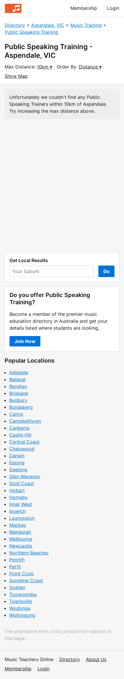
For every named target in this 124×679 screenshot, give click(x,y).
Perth (15, 566)
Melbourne (20, 539)
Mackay (17, 525)
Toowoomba (23, 594)
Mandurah (20, 532)
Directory (15, 25)
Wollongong (22, 615)
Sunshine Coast (26, 580)
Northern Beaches (28, 553)
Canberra (19, 428)
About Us (96, 659)
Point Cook (21, 573)
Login (113, 8)
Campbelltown (25, 421)
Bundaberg (21, 407)
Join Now (24, 341)
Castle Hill (20, 435)
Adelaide (18, 372)
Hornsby (18, 497)
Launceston (21, 518)
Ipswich (17, 511)
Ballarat (17, 379)
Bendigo (18, 386)
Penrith (17, 560)
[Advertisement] (62, 186)
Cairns (16, 414)
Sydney (17, 587)
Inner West (20, 504)
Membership (83, 8)
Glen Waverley (24, 476)
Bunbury (18, 400)
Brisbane (18, 393)
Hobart (17, 490)
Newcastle (20, 546)
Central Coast (24, 442)
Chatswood (21, 449)
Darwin (17, 456)
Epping (17, 462)
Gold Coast (21, 483)
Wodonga (19, 608)
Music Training (86, 25)
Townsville (20, 601)
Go (106, 271)
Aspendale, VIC (47, 25)
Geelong (18, 469)
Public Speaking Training (31, 32)
